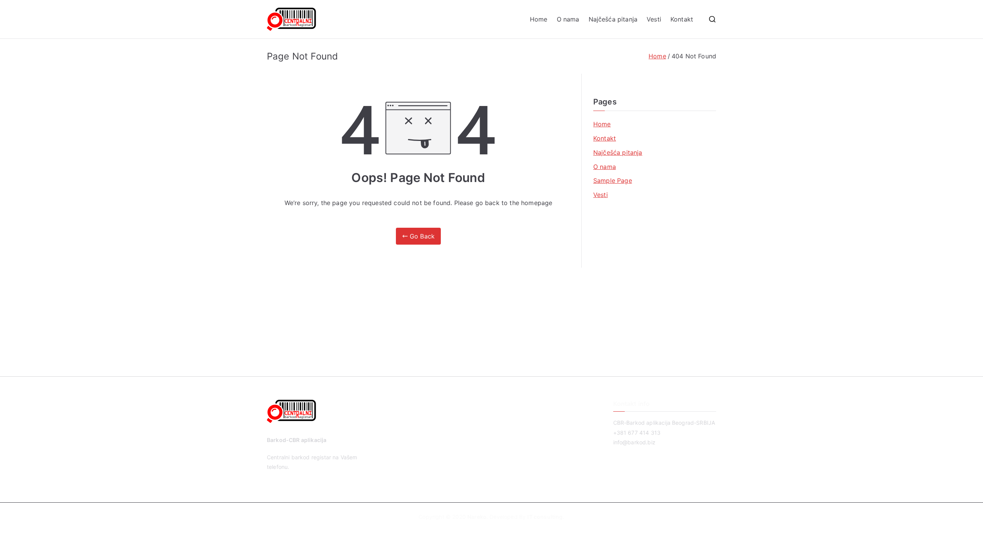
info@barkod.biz (634, 442)
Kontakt (681, 19)
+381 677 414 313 (637, 432)
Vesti (654, 19)
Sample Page (612, 180)
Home (539, 19)
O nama (568, 19)
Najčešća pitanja (613, 19)
